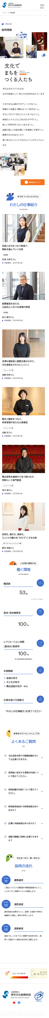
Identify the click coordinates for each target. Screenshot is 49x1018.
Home (4, 12)
